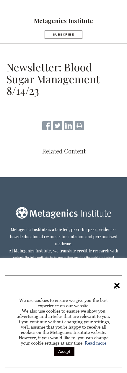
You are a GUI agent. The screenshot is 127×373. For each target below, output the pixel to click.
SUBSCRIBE (63, 34)
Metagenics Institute (63, 21)
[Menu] (4, 5)
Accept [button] (64, 351)
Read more (95, 342)
